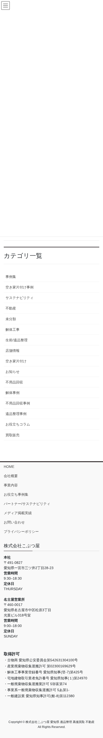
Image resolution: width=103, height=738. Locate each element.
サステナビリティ (20, 298)
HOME (9, 467)
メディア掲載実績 (18, 513)
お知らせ (13, 372)
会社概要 (11, 476)
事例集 (11, 277)
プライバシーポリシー (21, 532)
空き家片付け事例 (20, 287)
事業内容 (11, 485)
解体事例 (13, 393)
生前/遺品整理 (17, 340)
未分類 (11, 319)
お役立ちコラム (18, 424)
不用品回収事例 (18, 403)
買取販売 (13, 435)
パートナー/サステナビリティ (27, 504)
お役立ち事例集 (16, 494)
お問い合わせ (14, 522)
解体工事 (13, 330)
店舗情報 (13, 351)
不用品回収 (14, 382)
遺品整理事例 (16, 414)
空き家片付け (16, 361)
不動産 (11, 308)
